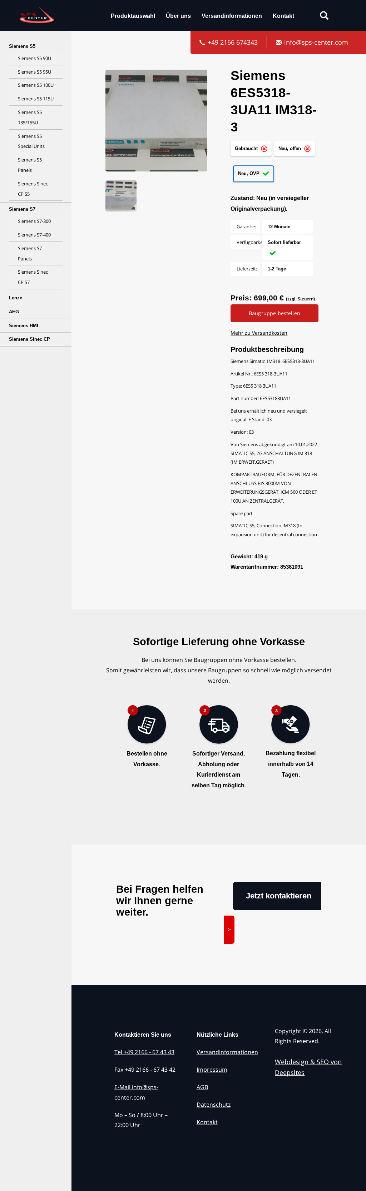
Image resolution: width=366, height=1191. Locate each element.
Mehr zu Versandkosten (259, 332)
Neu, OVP (249, 173)
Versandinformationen (232, 16)
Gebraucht (247, 148)
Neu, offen (290, 148)
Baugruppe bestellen (274, 313)
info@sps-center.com (316, 42)
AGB (202, 1087)
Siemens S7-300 (34, 221)
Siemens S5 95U (34, 72)
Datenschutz (214, 1104)
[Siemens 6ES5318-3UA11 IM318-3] (157, 124)
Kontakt (283, 16)
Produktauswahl (133, 16)
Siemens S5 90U (34, 58)
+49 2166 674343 (233, 42)
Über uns (178, 16)
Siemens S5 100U (36, 85)
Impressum (212, 1069)
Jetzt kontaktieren (278, 895)
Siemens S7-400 (34, 234)
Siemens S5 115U (36, 98)
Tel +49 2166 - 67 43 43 (144, 1052)
